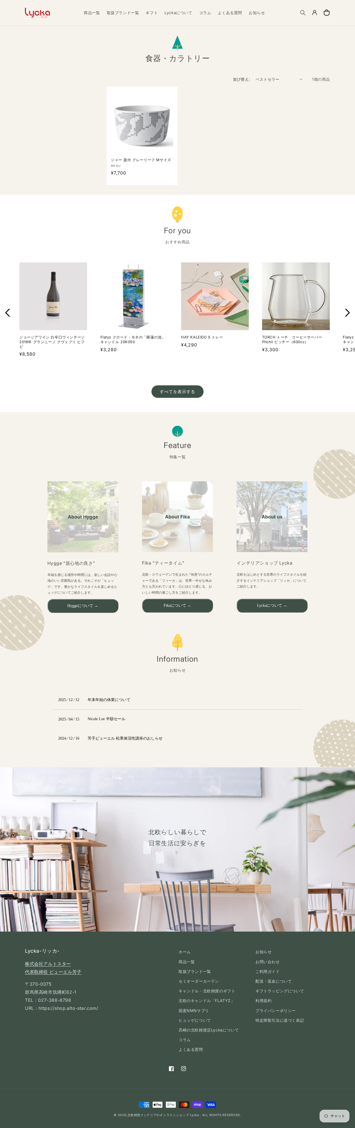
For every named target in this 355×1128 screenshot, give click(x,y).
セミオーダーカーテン (199, 981)
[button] (303, 13)
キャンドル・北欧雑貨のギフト (207, 990)
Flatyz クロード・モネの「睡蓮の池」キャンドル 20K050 (133, 339)
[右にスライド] (347, 313)
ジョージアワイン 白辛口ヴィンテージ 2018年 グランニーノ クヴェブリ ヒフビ (52, 342)
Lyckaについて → (272, 605)
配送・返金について (273, 981)
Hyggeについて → (82, 606)
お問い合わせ (267, 961)
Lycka (194, 1115)
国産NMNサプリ (194, 1010)
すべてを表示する (177, 391)
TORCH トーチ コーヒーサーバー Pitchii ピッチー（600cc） (292, 339)
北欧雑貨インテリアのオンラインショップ (158, 1115)
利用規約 (263, 1000)
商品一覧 (187, 961)
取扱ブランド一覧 (195, 971)
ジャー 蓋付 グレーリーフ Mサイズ (142, 160)
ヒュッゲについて (195, 1020)
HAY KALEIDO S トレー (202, 337)
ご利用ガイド (267, 971)
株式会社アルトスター (48, 964)
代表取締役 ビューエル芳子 (53, 972)
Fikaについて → (177, 605)
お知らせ (263, 951)
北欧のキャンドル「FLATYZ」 (207, 1000)
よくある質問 (191, 1049)
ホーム (185, 951)
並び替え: (241, 79)
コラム (185, 1039)
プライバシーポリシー (275, 1010)
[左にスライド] (7, 313)
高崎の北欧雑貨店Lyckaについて (209, 1030)
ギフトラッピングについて (279, 990)
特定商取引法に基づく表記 (279, 1020)
